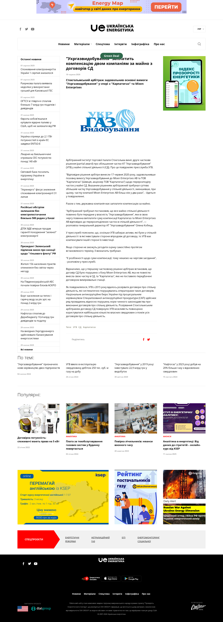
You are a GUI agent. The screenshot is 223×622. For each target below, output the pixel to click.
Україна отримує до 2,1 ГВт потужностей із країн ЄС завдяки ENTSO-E (36, 140)
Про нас (159, 44)
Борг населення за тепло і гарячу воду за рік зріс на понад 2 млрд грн (36, 299)
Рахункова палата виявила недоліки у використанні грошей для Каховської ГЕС (37, 87)
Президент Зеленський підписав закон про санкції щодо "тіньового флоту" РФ (38, 250)
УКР (199, 29)
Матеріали (82, 44)
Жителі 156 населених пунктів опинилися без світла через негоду (38, 267)
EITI (123, 537)
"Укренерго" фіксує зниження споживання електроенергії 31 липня (39, 193)
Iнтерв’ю (120, 44)
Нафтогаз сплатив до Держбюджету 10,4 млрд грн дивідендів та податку (37, 317)
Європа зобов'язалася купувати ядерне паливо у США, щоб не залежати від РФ (38, 122)
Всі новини (27, 349)
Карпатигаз (89, 327)
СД (79, 327)
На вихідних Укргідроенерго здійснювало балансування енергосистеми (37, 334)
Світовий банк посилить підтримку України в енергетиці (35, 175)
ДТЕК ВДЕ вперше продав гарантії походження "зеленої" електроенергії (38, 232)
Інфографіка (140, 44)
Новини (64, 44)
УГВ (75, 327)
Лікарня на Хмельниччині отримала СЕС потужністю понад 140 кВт (36, 157)
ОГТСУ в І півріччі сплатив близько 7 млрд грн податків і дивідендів (38, 104)
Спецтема (103, 44)
